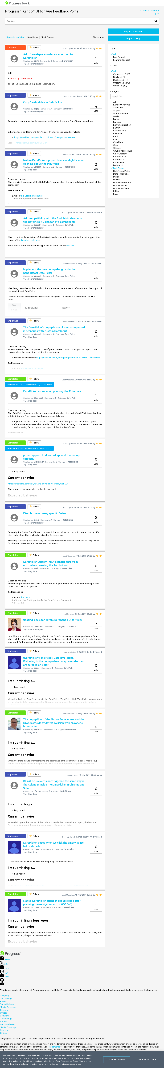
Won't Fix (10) (120, 85)
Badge (116, 119)
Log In (156, 13)
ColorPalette (119, 156)
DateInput (118, 165)
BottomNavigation (122, 124)
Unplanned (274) (121, 82)
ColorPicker (119, 159)
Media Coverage (8, 1007)
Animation (118, 107)
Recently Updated (16, 37)
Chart (116, 139)
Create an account (149, 10)
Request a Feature (133, 31)
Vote (96, 62)
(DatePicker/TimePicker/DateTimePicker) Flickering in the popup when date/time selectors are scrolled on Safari (53, 661)
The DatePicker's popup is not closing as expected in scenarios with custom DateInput (54, 329)
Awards (4, 1001)
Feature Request (121, 59)
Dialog (116, 176)
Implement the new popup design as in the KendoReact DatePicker (49, 270)
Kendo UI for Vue (121, 104)
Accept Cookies (116, 1059)
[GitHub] (2, 980)
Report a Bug (133, 38)
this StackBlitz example (32, 195)
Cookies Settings (147, 1059)
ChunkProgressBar (122, 150)
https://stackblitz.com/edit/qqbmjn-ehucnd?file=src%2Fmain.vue (68, 357)
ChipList (117, 147)
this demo (25, 597)
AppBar (117, 110)
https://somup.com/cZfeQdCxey (31, 142)
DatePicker (118, 168)
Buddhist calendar (30, 240)
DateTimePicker (121, 173)
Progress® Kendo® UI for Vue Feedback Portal (42, 11)
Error (115, 194)
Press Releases (8, 1004)
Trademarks (54, 1046)
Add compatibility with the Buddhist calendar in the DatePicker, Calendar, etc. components (52, 219)
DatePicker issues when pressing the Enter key (52, 391)
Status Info (98, 37)
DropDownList (120, 185)
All (114, 54)
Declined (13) (120, 77)
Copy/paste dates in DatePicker (42, 102)
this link (70, 245)
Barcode (117, 122)
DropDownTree (121, 188)
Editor (116, 191)
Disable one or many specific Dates (44, 513)
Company (4, 995)
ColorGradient (120, 153)
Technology (6, 998)
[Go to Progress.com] (10, 955)
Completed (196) (121, 74)
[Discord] (2, 984)
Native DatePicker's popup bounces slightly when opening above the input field (53, 161)
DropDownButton (122, 182)
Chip (115, 145)
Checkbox (118, 142)
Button (116, 127)
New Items (33, 37)
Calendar (117, 133)
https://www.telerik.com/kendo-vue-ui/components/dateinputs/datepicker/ (51, 885)
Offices (3, 1012)
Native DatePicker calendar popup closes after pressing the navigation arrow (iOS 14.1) (52, 902)
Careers (4, 1009)
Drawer (116, 179)
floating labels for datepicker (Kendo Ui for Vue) (52, 619)
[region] (82, 1059)
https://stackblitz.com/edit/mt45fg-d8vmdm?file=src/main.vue (38, 483)
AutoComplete (120, 113)
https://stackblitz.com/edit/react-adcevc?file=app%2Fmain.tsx (44, 137)
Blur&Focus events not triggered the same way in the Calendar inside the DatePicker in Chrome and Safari (54, 784)
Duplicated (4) (120, 79)
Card (115, 136)
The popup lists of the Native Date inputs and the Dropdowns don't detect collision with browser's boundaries (53, 722)
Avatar (116, 116)
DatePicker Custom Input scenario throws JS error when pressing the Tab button (50, 563)
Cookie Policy (78, 1061)
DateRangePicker (122, 170)
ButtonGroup (119, 130)
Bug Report (119, 57)
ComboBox (118, 162)
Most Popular (47, 37)
